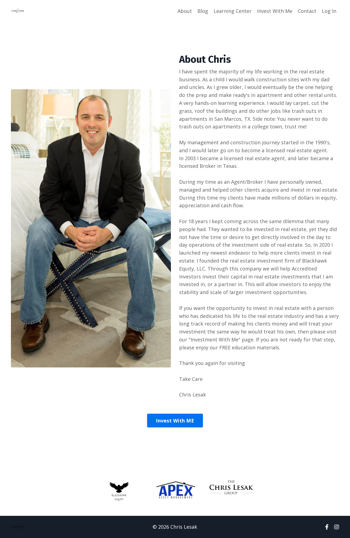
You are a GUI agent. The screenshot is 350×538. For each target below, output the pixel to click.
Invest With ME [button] (175, 420)
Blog (202, 11)
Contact (307, 11)
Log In (329, 11)
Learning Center (233, 11)
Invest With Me (274, 11)
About (184, 11)
